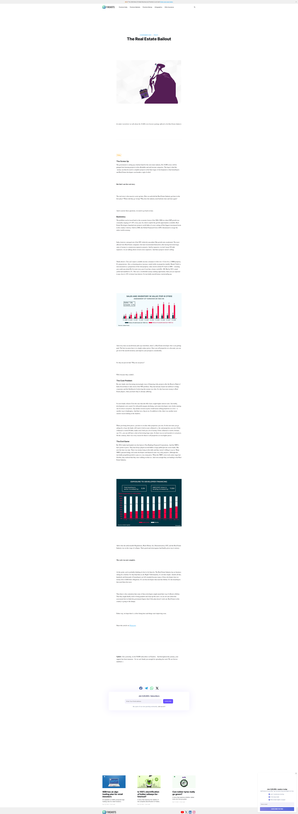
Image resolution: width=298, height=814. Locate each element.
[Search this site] (194, 7)
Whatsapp (133, 625)
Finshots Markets (135, 7)
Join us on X (161, 706)
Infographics (158, 7)
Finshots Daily (123, 7)
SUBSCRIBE (168, 701)
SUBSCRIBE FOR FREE (277, 809)
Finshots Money (147, 7)
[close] (296, 2)
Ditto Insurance (169, 7)
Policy (156, 35)
